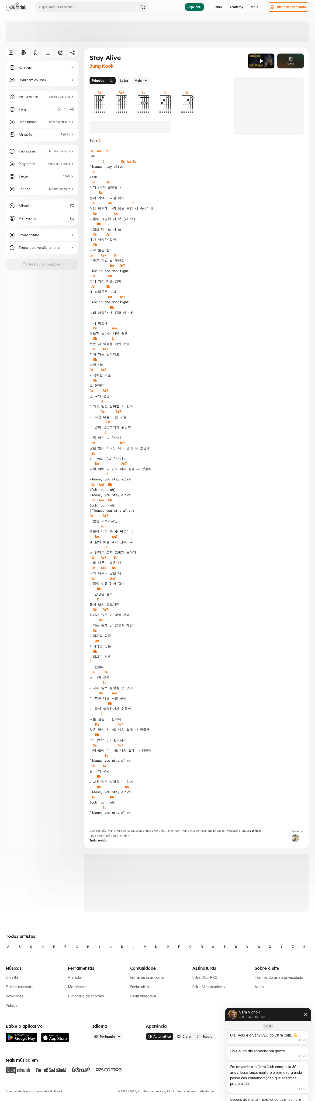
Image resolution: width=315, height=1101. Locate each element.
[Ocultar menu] (11, 52)
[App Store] (55, 1037)
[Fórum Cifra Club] (18, 1070)
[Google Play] (21, 1037)
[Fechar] (305, 1014)
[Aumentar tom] (72, 109)
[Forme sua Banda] (50, 1069)
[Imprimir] (23, 52)
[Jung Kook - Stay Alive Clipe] (261, 61)
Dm (100, 140)
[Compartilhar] (72, 52)
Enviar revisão (98, 840)
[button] (261, 61)
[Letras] (81, 1069)
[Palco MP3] (109, 1069)
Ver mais (255, 830)
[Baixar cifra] (48, 52)
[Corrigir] (60, 52)
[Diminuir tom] (59, 109)
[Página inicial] (16, 7)
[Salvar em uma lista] (35, 52)
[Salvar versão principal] (112, 80)
